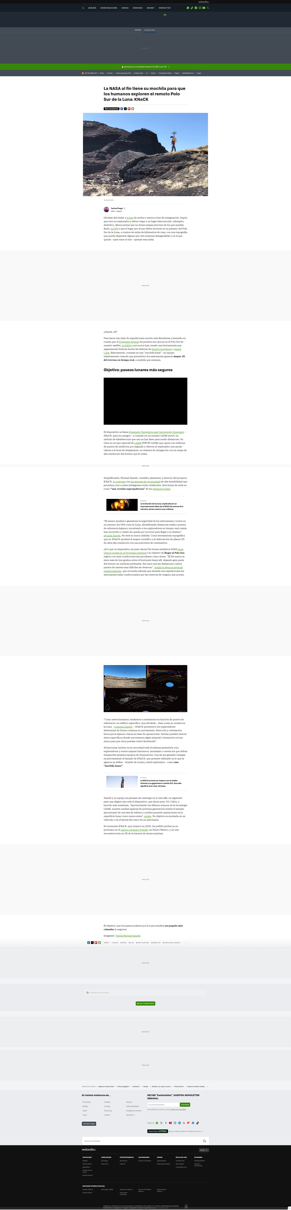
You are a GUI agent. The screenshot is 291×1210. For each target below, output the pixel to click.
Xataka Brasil (87, 1192)
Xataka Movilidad (132, 1106)
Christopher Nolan (165, 73)
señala (147, 816)
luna (132, 942)
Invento (110, 73)
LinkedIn (193, 1122)
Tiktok (192, 7)
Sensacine (123, 1161)
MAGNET (150, 7)
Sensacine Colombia (123, 1193)
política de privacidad (178, 1109)
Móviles (85, 1106)
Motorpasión (161, 1161)
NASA (124, 942)
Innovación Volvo (149, 30)
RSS (184, 1122)
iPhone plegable (123, 1086)
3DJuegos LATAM (107, 1189)
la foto (130, 217)
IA (147, 73)
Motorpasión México (161, 1190)
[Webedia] (203, 1)
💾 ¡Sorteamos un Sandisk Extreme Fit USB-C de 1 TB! (144, 66)
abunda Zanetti (112, 535)
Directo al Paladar (144, 1161)
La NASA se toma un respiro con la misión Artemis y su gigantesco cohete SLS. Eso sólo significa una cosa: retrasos (160, 783)
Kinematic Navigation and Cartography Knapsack (156, 432)
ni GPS (114, 228)
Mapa (177, 73)
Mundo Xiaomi (88, 1175)
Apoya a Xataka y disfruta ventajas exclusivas (185, 1131)
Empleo (107, 1115)
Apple (85, 1110)
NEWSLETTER (165, 7)
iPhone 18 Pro (179, 1086)
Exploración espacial (172, 942)
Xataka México (88, 1189)
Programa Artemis (129, 341)
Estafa (153, 73)
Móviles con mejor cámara (161, 1086)
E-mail (132, 108)
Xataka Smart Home (87, 1171)
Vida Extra (104, 1164)
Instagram (199, 7)
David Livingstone (162, 349)
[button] (118, 208)
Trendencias (180, 1161)
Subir (202, 1150)
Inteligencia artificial (133, 1110)
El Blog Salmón (199, 1161)
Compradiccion (181, 1167)
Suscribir (185, 1105)
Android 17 (136, 1086)
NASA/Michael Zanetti (128, 935)
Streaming (86, 1102)
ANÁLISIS (92, 7)
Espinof (122, 1164)
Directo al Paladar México (144, 1190)
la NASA (126, 345)
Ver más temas (89, 1124)
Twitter (207, 7)
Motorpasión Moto (163, 1164)
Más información (162, 1208)
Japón (199, 73)
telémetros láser (161, 488)
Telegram (195, 7)
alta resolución (143, 942)
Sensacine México (126, 1189)
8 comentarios (112, 109)
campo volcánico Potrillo (134, 829)
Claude (145, 1086)
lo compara (119, 481)
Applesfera (86, 1167)
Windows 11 (130, 1115)
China (102, 73)
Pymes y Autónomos (198, 1165)
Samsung (108, 1110)
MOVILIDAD (137, 7)
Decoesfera (180, 1164)
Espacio (115, 942)
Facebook (121, 108)
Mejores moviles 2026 (106, 1086)
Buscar (204, 1141)
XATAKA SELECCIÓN (108, 7)
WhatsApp (188, 7)
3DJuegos (104, 1161)
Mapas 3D (157, 942)
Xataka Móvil (87, 1164)
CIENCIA (125, 7)
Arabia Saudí (138, 73)
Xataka (85, 1161)
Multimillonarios (188, 73)
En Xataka (143, 501)
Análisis (107, 1102)
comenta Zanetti (123, 726)
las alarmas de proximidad (145, 481)
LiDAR (137, 442)
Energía (107, 1106)
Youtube (203, 7)
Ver (146, 1003)
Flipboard (129, 108)
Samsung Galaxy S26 (123, 73)
